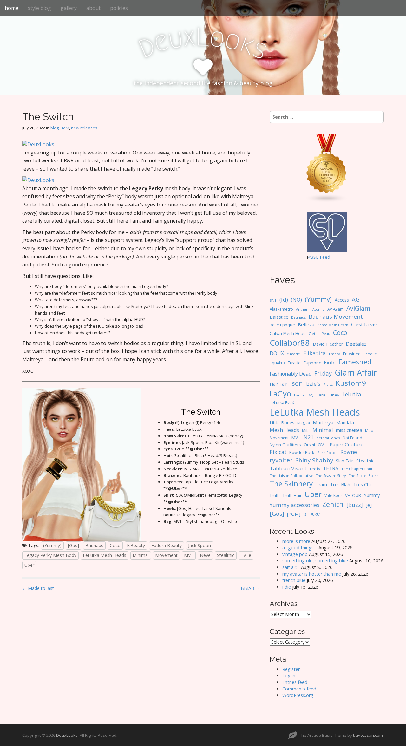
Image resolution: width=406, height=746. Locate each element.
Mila (306, 430)
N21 (308, 437)
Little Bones (282, 423)
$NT (273, 300)
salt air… (291, 567)
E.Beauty (136, 545)
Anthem (303, 309)
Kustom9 (351, 383)
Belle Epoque (282, 325)
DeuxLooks (67, 735)
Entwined (352, 354)
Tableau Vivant (288, 468)
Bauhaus (94, 545)
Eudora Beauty (166, 545)
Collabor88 (290, 342)
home (11, 7)
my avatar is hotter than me (311, 574)
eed (326, 257)
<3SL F (315, 257)
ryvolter (281, 460)
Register (291, 669)
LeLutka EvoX (282, 402)
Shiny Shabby (314, 460)
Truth (275, 495)
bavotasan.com (368, 735)
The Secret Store (363, 475)
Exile (330, 362)
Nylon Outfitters (285, 445)
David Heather (328, 344)
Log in (288, 675)
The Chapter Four (357, 469)
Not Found (352, 438)
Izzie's (312, 383)
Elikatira (314, 353)
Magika (303, 423)
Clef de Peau (319, 333)
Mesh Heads (284, 430)
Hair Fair (278, 384)
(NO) (296, 299)
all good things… (299, 548)
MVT (188, 555)
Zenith (333, 504)
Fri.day (323, 373)
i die (286, 587)
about (93, 7)
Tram (321, 484)
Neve (205, 555)
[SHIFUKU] (312, 514)
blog (54, 128)
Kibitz (328, 384)
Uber (29, 565)
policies (119, 7)
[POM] (293, 514)
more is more (296, 541)
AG (356, 299)
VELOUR (353, 495)
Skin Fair (344, 460)
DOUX (277, 353)
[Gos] (73, 545)
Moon (370, 430)
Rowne (348, 451)
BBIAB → (250, 588)
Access (342, 300)
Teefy (314, 469)
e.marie (293, 353)
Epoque (370, 353)
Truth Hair (292, 495)
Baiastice (279, 317)
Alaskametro (281, 309)
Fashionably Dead (290, 373)
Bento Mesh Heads (332, 325)
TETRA (330, 468)
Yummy (372, 495)
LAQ (310, 395)
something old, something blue (315, 561)
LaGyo (280, 394)
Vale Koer (333, 495)
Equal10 (277, 363)
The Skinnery (291, 483)
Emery (334, 353)
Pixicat (278, 451)
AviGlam (358, 308)
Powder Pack (301, 452)
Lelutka (351, 394)
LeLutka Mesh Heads (104, 555)
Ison (296, 383)
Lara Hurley (328, 395)
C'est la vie (364, 324)
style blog (39, 7)
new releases (84, 128)
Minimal (141, 555)
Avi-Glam (335, 309)
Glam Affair (356, 372)
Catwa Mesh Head (288, 333)
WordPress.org (297, 695)
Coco (115, 545)
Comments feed (299, 689)
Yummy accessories (294, 504)
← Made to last (38, 588)
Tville (246, 555)
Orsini (309, 444)
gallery (69, 7)
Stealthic (225, 555)
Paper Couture (346, 444)
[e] (369, 505)
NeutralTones (328, 437)
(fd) (283, 299)
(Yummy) (52, 545)
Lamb (299, 395)
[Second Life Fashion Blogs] (326, 168)
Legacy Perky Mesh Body (50, 555)
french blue (293, 580)
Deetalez (356, 343)
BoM (65, 128)
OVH (322, 445)
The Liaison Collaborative (291, 475)
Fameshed (354, 361)
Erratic (293, 363)
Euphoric (312, 363)
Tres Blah (340, 484)
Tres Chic (363, 484)
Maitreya (323, 422)
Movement (166, 555)
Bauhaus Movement (336, 316)
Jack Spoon (199, 545)
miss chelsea (349, 430)
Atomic (318, 309)
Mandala (345, 423)
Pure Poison (327, 452)
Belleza (306, 324)
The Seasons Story (331, 475)
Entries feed (294, 682)
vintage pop (295, 554)
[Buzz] (354, 504)
